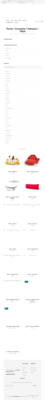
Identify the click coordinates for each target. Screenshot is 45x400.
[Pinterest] (40, 1)
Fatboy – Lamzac (32, 197)
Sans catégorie (9, 58)
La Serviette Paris (9, 108)
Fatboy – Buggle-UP (12, 171)
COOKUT (7, 76)
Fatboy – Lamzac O (32, 223)
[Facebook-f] (38, 1)
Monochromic (8, 118)
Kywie (7, 105)
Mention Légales (31, 395)
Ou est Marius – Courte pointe (12, 351)
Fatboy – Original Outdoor (12, 274)
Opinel (7, 123)
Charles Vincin (8, 73)
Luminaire (24, 20)
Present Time (8, 130)
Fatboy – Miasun (12, 249)
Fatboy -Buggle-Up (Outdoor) (12, 299)
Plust (7, 128)
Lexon (7, 113)
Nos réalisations (9, 22)
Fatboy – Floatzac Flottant (32, 171)
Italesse (7, 98)
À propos (16, 22)
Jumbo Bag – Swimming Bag (12, 326)
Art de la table (18, 20)
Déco (12, 20)
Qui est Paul (8, 133)
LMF (6, 115)
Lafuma (7, 110)
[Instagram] (41, 1)
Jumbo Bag (8, 100)
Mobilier (7, 20)
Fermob (7, 88)
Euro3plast (8, 78)
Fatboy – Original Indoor (32, 249)
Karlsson (7, 103)
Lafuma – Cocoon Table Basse (32, 326)
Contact (32, 372)
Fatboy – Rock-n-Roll (32, 274)
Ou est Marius (8, 125)
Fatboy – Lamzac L (12, 223)
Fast (6, 83)
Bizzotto (7, 71)
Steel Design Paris (9, 135)
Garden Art (8, 93)
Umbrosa (7, 140)
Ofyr (6, 120)
